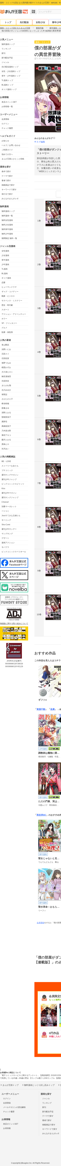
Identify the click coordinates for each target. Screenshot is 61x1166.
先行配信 (24, 22)
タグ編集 (40, 141)
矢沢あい (5, 449)
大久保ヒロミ (7, 372)
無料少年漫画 (7, 234)
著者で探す (6, 180)
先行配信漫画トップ (10, 67)
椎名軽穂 (5, 403)
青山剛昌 (5, 345)
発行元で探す (7, 194)
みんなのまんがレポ (10, 199)
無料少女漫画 (7, 225)
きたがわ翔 (6, 385)
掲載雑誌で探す (8, 185)
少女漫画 (5, 255)
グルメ (4, 328)
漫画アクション (8, 543)
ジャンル (5, 62)
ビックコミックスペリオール (14, 552)
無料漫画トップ (8, 44)
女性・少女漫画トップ (11, 71)
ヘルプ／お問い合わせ (11, 145)
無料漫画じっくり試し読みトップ (39, 1085)
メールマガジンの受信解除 (14, 1107)
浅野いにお (6, 349)
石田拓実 (5, 358)
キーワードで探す (9, 189)
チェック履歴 (7, 128)
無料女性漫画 (7, 220)
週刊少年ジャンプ (9, 479)
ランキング (6, 49)
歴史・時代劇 (7, 305)
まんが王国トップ (10, 1085)
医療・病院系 (7, 332)
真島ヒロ (5, 444)
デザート (5, 538)
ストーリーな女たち (10, 466)
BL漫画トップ (7, 85)
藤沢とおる (6, 440)
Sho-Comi (6, 525)
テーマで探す (7, 176)
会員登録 (5, 119)
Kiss (3, 488)
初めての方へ (7, 154)
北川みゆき (6, 390)
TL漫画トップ (7, 80)
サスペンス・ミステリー (12, 301)
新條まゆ (5, 408)
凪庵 (52, 709)
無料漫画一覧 (7, 216)
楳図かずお (6, 367)
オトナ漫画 (6, 278)
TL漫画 (5, 269)
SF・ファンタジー (9, 323)
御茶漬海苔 (6, 376)
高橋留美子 (6, 426)
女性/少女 (40, 22)
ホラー (4, 319)
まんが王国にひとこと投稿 (13, 159)
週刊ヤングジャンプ (10, 497)
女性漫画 (5, 251)
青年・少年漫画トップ (11, 76)
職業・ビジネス (8, 296)
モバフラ (5, 547)
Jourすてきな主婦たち (11, 515)
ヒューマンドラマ (9, 287)
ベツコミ (5, 511)
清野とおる (6, 413)
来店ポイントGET (9, 102)
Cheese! (5, 502)
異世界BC (41, 815)
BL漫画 (5, 273)
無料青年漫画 (7, 229)
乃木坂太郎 (6, 431)
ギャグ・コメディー (10, 291)
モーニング (6, 520)
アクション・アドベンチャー (14, 314)
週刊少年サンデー (9, 529)
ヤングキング (7, 534)
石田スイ (5, 354)
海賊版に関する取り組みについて (14, 623)
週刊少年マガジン (9, 493)
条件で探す (6, 171)
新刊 (3, 53)
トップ (8, 22)
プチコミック (7, 470)
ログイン (5, 124)
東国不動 (41, 709)
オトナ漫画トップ (9, 89)
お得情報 (7, 1128)
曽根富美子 (6, 417)
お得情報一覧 (7, 106)
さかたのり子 (7, 399)
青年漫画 (5, 260)
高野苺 (4, 422)
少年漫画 (5, 264)
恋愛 (3, 282)
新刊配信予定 (7, 58)
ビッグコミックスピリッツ (13, 484)
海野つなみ (6, 363)
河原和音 (5, 381)
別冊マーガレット (9, 506)
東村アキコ (6, 435)
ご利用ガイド (7, 150)
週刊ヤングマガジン (10, 475)
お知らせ (5, 141)
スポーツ (5, 310)
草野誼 (4, 394)
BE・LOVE (6, 461)
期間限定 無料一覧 (9, 238)
